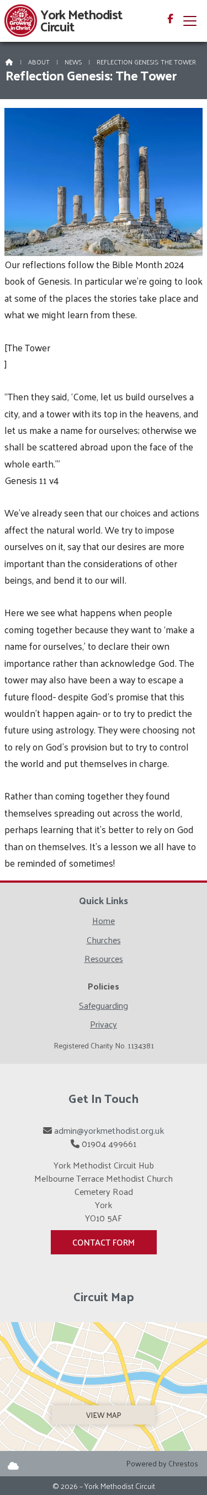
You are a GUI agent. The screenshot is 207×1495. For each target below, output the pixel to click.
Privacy (103, 1024)
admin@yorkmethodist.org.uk (109, 1130)
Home (103, 922)
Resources (103, 960)
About (39, 62)
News (73, 62)
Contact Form (103, 1242)
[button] (190, 21)
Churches (104, 941)
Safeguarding (103, 1007)
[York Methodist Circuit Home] (21, 21)
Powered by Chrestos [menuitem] (162, 1463)
